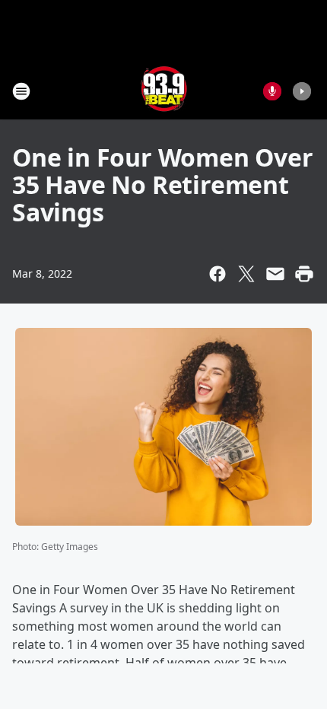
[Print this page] (304, 274)
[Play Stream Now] (302, 91)
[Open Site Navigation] (21, 91)
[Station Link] (164, 91)
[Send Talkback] (272, 91)
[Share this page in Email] (275, 274)
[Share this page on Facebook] (217, 274)
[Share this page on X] (246, 274)
